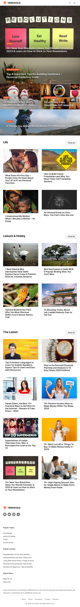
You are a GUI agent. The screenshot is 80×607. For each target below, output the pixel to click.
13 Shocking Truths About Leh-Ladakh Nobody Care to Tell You (58, 312)
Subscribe (7, 582)
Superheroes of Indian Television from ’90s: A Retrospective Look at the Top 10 (20, 444)
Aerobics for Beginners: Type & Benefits (18, 567)
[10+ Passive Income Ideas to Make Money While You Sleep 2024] (59, 399)
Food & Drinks (8, 542)
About (24, 599)
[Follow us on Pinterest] (14, 514)
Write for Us (7, 579)
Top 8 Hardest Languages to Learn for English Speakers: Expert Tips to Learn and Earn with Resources (20, 366)
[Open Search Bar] (70, 3)
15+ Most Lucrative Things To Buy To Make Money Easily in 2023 (59, 447)
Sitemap (55, 599)
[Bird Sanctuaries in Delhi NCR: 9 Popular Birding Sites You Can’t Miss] (59, 264)
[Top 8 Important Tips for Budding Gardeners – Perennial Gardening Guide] (40, 82)
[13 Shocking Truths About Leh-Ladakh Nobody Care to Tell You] (59, 305)
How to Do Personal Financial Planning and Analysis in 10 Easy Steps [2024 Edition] (58, 368)
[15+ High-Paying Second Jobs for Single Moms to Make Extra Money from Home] (59, 478)
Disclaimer (38, 599)
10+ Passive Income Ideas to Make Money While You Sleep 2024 (58, 406)
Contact (47, 599)
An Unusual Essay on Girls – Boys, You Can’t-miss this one (59, 213)
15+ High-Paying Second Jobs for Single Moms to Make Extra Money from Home (59, 485)
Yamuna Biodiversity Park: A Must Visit (17, 558)
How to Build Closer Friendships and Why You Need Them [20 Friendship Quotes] (57, 178)
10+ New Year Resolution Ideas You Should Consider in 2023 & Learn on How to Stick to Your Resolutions (20, 486)
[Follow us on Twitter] (9, 514)
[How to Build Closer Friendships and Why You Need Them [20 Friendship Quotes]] (59, 169)
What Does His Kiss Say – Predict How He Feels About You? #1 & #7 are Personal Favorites (19, 179)
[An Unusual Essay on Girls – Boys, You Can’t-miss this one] (59, 208)
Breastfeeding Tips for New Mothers (16, 554)
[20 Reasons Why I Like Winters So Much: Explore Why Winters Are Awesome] (20, 108)
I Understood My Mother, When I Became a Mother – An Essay (20, 218)
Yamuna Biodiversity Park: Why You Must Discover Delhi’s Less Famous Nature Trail (19, 313)
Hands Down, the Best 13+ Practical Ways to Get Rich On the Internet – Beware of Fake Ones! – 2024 (20, 407)
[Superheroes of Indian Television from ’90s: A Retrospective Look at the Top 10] (20, 436)
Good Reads (7, 533)
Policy (30, 599)
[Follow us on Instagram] (18, 514)
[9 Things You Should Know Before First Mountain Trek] (40, 134)
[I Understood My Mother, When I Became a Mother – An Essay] (20, 211)
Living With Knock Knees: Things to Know (18, 561)
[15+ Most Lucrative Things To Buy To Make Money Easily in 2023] (59, 440)
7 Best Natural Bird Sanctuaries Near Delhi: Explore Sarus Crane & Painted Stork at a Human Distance (20, 273)
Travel (5, 539)
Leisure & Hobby (9, 536)
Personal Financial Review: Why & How (17, 564)
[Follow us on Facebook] (5, 514)
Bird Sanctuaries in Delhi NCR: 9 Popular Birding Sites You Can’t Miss (59, 271)
